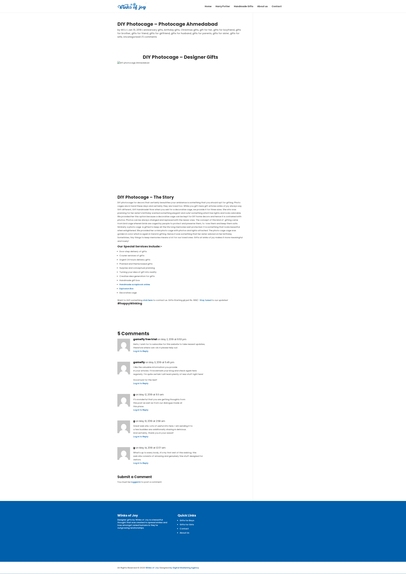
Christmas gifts (190, 29)
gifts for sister (221, 33)
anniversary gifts (153, 29)
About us (262, 6)
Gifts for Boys (187, 520)
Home (208, 6)
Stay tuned (206, 300)
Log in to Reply (140, 351)
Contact (277, 6)
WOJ (123, 29)
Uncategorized (131, 36)
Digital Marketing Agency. (186, 567)
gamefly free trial (145, 339)
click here (148, 300)
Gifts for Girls (187, 524)
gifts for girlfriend (159, 33)
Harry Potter (223, 6)
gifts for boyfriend (224, 29)
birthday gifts (172, 29)
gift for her (206, 29)
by (171, 567)
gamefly (139, 362)
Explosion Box (126, 288)
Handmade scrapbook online (134, 284)
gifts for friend (139, 33)
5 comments (149, 36)
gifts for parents (202, 33)
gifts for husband (181, 33)
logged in (136, 481)
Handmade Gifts (243, 6)
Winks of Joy (152, 567)
